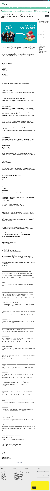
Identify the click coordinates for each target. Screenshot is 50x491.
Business (40, 39)
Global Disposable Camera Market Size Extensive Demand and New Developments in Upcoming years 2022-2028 (18, 275)
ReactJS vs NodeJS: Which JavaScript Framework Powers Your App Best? (42, 12)
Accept (34, 487)
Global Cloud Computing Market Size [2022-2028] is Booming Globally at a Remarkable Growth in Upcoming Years (18, 273)
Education (40, 41)
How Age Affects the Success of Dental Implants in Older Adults (8, 11)
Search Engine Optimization (43, 51)
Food (40, 44)
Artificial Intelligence (42, 37)
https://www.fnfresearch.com (7, 458)
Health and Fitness (29, 7)
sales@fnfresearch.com (7, 457)
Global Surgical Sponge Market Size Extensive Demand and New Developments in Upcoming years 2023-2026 (17, 292)
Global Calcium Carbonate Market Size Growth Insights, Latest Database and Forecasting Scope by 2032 (16, 271)
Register (47, 7)
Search (39, 14)
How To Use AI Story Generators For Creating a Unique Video (24, 11)
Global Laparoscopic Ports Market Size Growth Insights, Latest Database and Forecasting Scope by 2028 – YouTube (18, 426)
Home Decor (41, 47)
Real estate (14, 7)
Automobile (3, 7)
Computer (3, 474)
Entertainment (41, 42)
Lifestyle (18, 7)
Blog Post (43, 7)
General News (41, 45)
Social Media (41, 52)
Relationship (8, 7)
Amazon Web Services (42, 36)
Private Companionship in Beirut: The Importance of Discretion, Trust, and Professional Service (44, 22)
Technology (23, 7)
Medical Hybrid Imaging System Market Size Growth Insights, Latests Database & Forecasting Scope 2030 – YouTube (18, 428)
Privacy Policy (28, 472)
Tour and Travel (41, 54)
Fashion (39, 7)
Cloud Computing (4, 473)
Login (35, 7)
